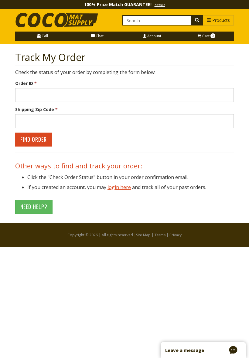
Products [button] (220, 20)
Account (153, 36)
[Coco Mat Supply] (58, 20)
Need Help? (33, 207)
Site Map (143, 235)
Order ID (26, 83)
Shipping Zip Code (36, 109)
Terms (160, 235)
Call (44, 36)
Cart (207, 36)
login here (119, 187)
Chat (99, 36)
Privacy (175, 235)
